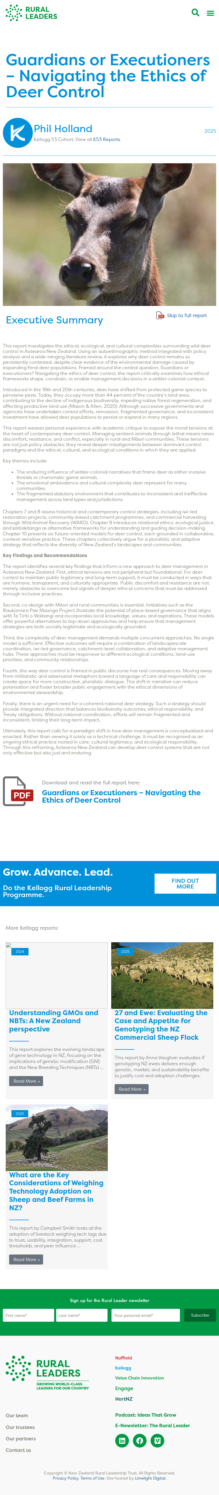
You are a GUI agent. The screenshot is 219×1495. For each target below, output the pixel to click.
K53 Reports (106, 139)
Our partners (21, 1438)
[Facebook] (140, 1441)
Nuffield (123, 1358)
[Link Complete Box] (57, 1020)
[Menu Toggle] (210, 13)
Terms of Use (92, 1478)
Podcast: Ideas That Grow (145, 1415)
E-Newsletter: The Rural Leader (152, 1425)
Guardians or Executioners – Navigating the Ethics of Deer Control (121, 796)
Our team (17, 1415)
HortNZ (124, 1398)
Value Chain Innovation (139, 1378)
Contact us (18, 1450)
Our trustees (20, 1427)
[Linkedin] (122, 1441)
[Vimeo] (157, 1441)
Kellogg (123, 1368)
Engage (124, 1388)
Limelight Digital (150, 1478)
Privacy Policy (65, 1478)
